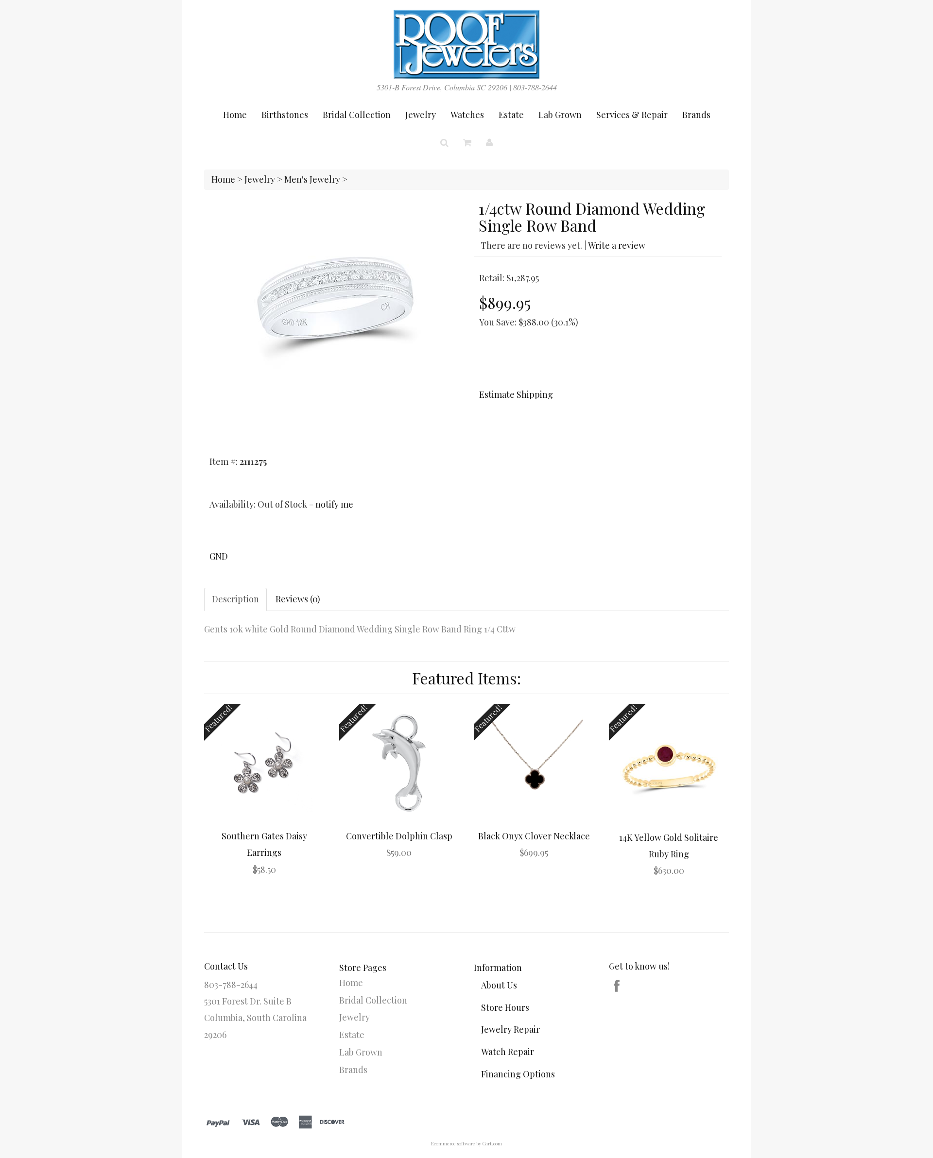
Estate (511, 114)
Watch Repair (507, 1051)
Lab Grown (560, 114)
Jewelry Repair (510, 1029)
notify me (334, 504)
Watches (467, 114)
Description (235, 599)
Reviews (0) (298, 599)
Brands (696, 114)
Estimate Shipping (516, 394)
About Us (499, 985)
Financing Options (518, 1074)
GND (218, 556)
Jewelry (420, 114)
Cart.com (492, 1143)
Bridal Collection (357, 114)
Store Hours (505, 1007)
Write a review (616, 245)
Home (235, 114)
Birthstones (284, 114)
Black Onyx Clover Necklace (534, 836)
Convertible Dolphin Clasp (399, 836)
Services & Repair (632, 114)
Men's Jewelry (312, 179)
